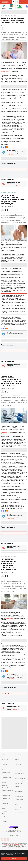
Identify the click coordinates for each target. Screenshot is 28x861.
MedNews (4, 818)
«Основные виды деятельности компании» (14, 831)
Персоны (17, 759)
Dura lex (4, 800)
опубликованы (18, 248)
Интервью (4, 813)
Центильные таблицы (19, 773)
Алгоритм (4, 774)
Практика (4, 767)
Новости (4, 754)
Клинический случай (6, 777)
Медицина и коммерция (7, 790)
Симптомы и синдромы (20, 778)
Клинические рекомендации (18, 770)
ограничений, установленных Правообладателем (11, 844)
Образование (5, 759)
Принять (14, 858)
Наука (3, 761)
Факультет (4, 821)
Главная (2, 15)
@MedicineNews (10, 154)
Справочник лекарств (20, 781)
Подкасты (17, 786)
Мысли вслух (5, 803)
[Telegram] (1, 147)
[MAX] (3, 147)
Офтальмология (18, 791)
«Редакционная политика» (14, 832)
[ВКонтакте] (5, 147)
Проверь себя (5, 787)
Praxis (3, 816)
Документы (17, 761)
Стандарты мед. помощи (20, 775)
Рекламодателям (19, 794)
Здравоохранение (6, 756)
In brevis (14, 15)
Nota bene (4, 785)
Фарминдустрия (5, 769)
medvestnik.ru (18, 847)
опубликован (9, 618)
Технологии (4, 764)
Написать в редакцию (20, 812)
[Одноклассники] (7, 147)
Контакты (17, 809)
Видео (3, 808)
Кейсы (16, 804)
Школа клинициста (8, 15)
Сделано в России (6, 798)
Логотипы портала (19, 806)
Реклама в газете (19, 799)
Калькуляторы (18, 764)
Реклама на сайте (19, 796)
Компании (17, 756)
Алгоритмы (17, 767)
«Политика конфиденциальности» (14, 830)
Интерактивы (18, 788)
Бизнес (3, 792)
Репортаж (4, 811)
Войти (24, 1)
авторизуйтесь (16, 185)
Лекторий (4, 780)
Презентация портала (20, 801)
